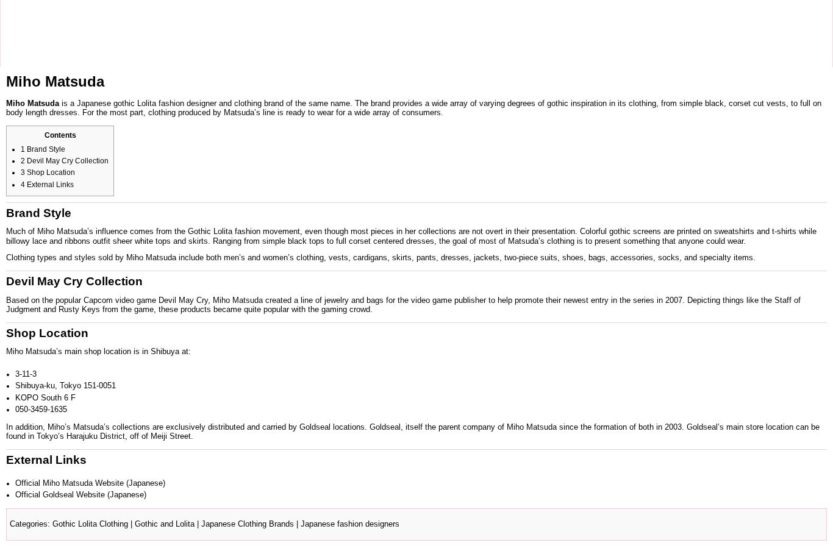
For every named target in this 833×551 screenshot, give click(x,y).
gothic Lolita (134, 103)
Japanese (94, 103)
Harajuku (82, 436)
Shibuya (165, 351)
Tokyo (47, 436)
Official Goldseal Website (60, 495)
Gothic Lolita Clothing (90, 524)
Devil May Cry (183, 300)
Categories (29, 524)
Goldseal (315, 427)
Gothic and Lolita (165, 524)
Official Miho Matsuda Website (69, 483)
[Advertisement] (229, 33)
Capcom (98, 300)
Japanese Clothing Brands (247, 524)
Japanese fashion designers (350, 524)
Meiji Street (171, 436)
